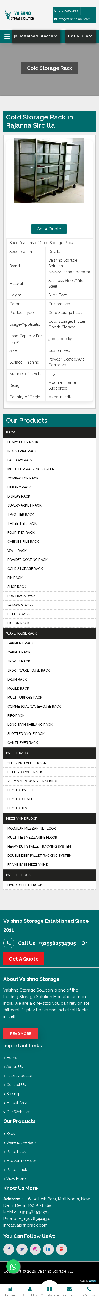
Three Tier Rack (22, 523)
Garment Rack (20, 643)
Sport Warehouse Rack (28, 670)
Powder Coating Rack (27, 560)
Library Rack (19, 487)
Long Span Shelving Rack (30, 725)
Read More (20, 1034)
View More (15, 1178)
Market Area (16, 1103)
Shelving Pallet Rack (26, 763)
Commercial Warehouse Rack (34, 706)
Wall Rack (17, 551)
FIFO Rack (15, 716)
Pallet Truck (18, 875)
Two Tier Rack (20, 514)
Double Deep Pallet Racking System (39, 856)
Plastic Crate (20, 799)
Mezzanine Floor (21, 819)
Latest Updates (19, 1075)
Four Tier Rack (21, 533)
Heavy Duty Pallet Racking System (39, 846)
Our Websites (18, 1112)
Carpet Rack (19, 652)
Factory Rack (20, 460)
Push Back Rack (21, 596)
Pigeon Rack (18, 623)
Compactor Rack (22, 478)
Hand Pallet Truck (24, 885)
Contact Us (15, 1084)
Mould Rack (18, 688)
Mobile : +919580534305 (26, 1212)
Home (11, 1057)
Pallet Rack (17, 753)
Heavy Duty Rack (22, 442)
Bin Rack (15, 578)
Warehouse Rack (21, 633)
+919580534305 (67, 11)
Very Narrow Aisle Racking (32, 781)
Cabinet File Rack (23, 542)
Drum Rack (17, 679)
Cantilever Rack (22, 743)
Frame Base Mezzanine (27, 865)
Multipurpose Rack (24, 697)
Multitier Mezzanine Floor (32, 837)
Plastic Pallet (20, 790)
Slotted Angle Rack (26, 734)
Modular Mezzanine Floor (31, 828)
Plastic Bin (17, 808)
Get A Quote (49, 229)
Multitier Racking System (31, 469)
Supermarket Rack (24, 505)
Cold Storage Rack (25, 569)
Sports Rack (18, 661)
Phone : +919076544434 (26, 1218)
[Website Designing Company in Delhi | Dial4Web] (87, 1280)
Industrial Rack (22, 451)
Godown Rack (20, 605)
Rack (10, 432)
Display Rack (18, 496)
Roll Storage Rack (24, 772)
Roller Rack (18, 614)
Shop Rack (16, 587)
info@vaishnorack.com (74, 19)
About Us (14, 1066)
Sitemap (13, 1094)
